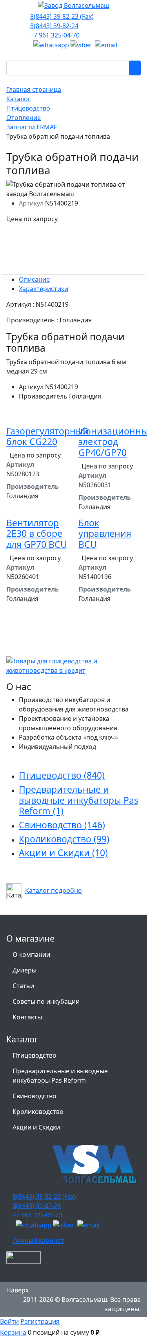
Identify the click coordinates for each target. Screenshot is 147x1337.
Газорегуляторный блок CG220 (47, 436)
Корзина (13, 1332)
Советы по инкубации (46, 1001)
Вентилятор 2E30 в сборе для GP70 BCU (36, 534)
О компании (31, 954)
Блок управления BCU (104, 534)
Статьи (23, 985)
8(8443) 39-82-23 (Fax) (62, 16)
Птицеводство (62, 775)
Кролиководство (64, 839)
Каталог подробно (53, 890)
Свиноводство (62, 825)
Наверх (17, 1290)
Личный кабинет (38, 1240)
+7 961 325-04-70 (55, 35)
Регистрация (40, 1321)
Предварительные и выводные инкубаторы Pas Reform (78, 800)
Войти (9, 1321)
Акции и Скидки (63, 852)
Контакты (27, 1017)
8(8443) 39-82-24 (54, 25)
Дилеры (24, 970)
